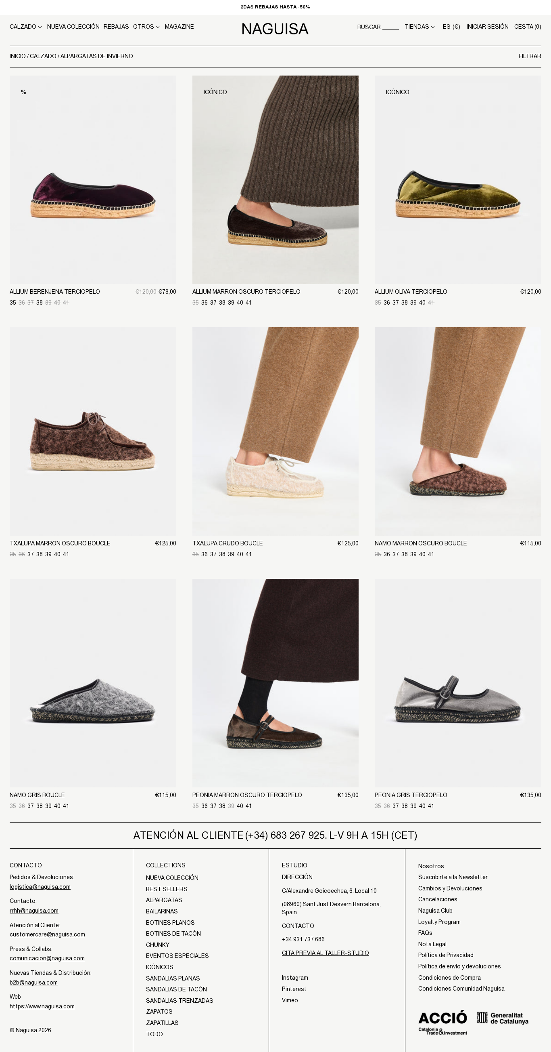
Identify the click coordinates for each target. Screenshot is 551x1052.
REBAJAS (116, 26)
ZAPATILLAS (162, 1023)
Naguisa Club (435, 910)
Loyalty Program (439, 922)
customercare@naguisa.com (47, 934)
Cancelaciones (437, 899)
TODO (154, 1034)
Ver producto (92, 242)
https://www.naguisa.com (42, 1006)
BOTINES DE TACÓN (173, 933)
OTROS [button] (143, 26)
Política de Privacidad (446, 955)
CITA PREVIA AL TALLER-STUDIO (325, 953)
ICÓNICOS (159, 967)
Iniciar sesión (488, 26)
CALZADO (44, 56)
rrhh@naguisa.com (34, 910)
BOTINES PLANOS (170, 922)
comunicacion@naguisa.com (47, 958)
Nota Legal (432, 944)
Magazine (179, 26)
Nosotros (431, 866)
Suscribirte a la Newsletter (453, 877)
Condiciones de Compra (449, 977)
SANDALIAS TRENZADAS (179, 1000)
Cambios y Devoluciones (450, 888)
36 (22, 302)
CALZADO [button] (23, 26)
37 (30, 302)
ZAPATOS (159, 1011)
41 (66, 302)
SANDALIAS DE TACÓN (176, 989)
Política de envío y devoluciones (459, 966)
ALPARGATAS (164, 900)
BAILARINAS (162, 911)
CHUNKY (157, 945)
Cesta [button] (527, 26)
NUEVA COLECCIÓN (73, 26)
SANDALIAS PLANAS (173, 978)
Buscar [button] (369, 27)
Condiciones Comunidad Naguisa (461, 988)
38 (39, 302)
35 (13, 302)
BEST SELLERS (167, 889)
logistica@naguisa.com (40, 887)
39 (48, 302)
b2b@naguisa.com (34, 982)
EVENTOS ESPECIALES (177, 956)
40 (57, 302)
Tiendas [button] (417, 26)
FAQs (425, 933)
